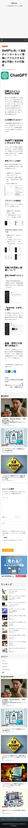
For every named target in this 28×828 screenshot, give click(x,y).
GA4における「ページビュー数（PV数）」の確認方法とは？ (14, 385)
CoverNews (21, 823)
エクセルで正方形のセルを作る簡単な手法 (14, 379)
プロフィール (22, 819)
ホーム (3, 819)
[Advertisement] (14, 24)
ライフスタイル (6, 669)
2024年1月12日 (9, 813)
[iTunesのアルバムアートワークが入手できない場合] (4, 591)
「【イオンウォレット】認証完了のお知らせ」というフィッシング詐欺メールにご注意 (14, 784)
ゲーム (3, 660)
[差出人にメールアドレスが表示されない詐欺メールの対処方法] (4, 597)
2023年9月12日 (10, 69)
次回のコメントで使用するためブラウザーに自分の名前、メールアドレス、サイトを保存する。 (13, 533)
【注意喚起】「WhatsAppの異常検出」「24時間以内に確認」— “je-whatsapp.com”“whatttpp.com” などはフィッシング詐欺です (13, 421)
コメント (5, 497)
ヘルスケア (4, 666)
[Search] (25, 40)
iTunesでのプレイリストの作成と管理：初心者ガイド (13, 811)
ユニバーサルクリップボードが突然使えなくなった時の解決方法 (13, 449)
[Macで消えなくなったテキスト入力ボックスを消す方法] (4, 630)
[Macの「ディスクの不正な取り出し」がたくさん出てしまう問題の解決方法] (4, 604)
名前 (3, 517)
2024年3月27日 (9, 786)
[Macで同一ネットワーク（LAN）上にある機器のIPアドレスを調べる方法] (4, 611)
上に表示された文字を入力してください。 (13, 540)
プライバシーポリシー (12, 819)
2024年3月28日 (9, 480)
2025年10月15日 (9, 425)
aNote (4, 69)
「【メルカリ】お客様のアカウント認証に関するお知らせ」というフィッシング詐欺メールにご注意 (13, 477)
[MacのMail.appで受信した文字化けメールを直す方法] (4, 637)
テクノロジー (4, 46)
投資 (3, 672)
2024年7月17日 (9, 452)
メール (17, 517)
